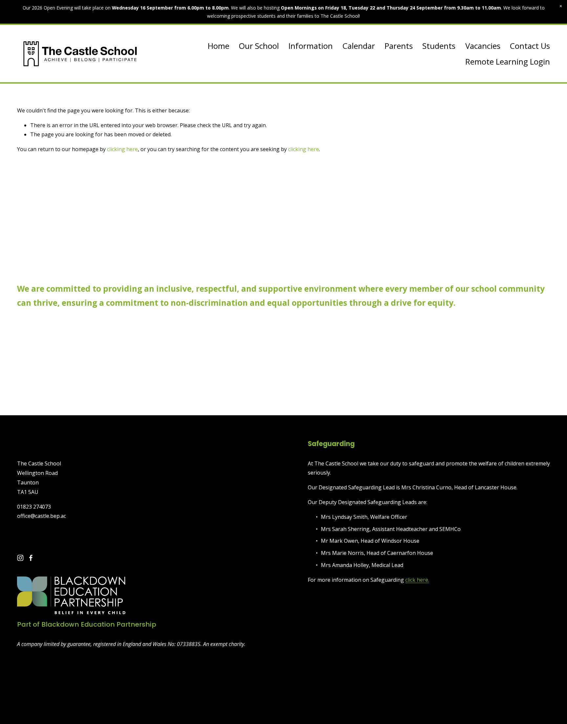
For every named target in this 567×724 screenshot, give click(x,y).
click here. (417, 579)
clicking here (122, 149)
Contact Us (530, 45)
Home (218, 45)
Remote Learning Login (507, 61)
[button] (560, 6)
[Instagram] (20, 558)
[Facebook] (31, 558)
